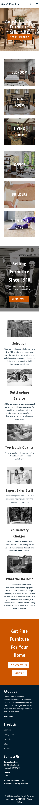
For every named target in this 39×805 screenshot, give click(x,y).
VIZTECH (21, 799)
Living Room (9, 739)
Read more (18, 299)
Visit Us (20, 673)
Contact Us (19, 665)
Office (19, 164)
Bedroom (19, 72)
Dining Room (9, 734)
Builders (19, 194)
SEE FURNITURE (19, 37)
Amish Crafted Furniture (19, 24)
